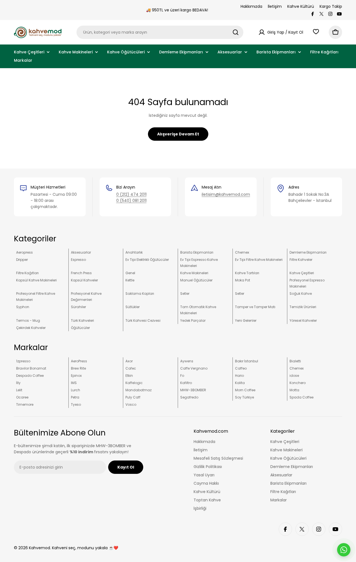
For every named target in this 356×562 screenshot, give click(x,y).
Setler (184, 293)
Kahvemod (39, 548)
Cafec (130, 368)
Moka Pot (242, 280)
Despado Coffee (30, 375)
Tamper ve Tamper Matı (255, 306)
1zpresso (23, 361)
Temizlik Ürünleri (303, 306)
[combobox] (159, 32)
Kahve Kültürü (300, 6)
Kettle (129, 280)
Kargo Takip (331, 6)
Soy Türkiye (244, 397)
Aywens (186, 361)
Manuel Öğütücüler (196, 280)
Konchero (298, 382)
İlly (18, 382)
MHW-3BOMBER (193, 390)
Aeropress (24, 252)
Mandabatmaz (138, 390)
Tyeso (76, 404)
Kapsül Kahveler (84, 280)
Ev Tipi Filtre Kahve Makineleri (259, 259)
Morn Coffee (245, 390)
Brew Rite (78, 368)
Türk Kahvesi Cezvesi (142, 320)
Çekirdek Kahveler (31, 327)
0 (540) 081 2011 (131, 200)
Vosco (130, 404)
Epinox (76, 375)
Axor (129, 361)
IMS (74, 382)
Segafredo (189, 397)
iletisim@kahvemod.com (226, 194)
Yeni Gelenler (245, 320)
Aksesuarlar (81, 252)
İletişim (275, 6)
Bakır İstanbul (246, 361)
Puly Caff (132, 397)
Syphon (22, 306)
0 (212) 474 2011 (131, 194)
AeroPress (79, 361)
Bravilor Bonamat (31, 368)
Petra (75, 397)
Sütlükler (132, 306)
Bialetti (295, 361)
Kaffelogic (134, 382)
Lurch (75, 390)
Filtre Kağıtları (27, 273)
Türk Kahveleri (82, 320)
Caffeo (241, 368)
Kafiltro (186, 382)
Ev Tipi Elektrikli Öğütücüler (147, 259)
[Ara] (235, 32)
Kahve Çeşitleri (302, 273)
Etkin (129, 375)
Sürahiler (78, 306)
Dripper (22, 259)
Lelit (19, 390)
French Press (81, 273)
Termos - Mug (28, 320)
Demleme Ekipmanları (308, 252)
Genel (130, 273)
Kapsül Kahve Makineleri (36, 280)
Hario (239, 375)
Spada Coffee (301, 397)
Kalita (240, 382)
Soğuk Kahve (301, 293)
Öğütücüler (80, 327)
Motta (294, 390)
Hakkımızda (251, 6)
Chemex (242, 252)
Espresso (78, 259)
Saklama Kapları (139, 293)
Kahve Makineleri (194, 273)
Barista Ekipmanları (196, 252)
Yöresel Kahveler (303, 320)
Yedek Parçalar (193, 320)
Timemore (24, 404)
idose (294, 375)
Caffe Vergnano (193, 368)
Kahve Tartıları (247, 273)
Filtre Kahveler (301, 259)
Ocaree (22, 397)
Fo (182, 375)
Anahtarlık (134, 252)
